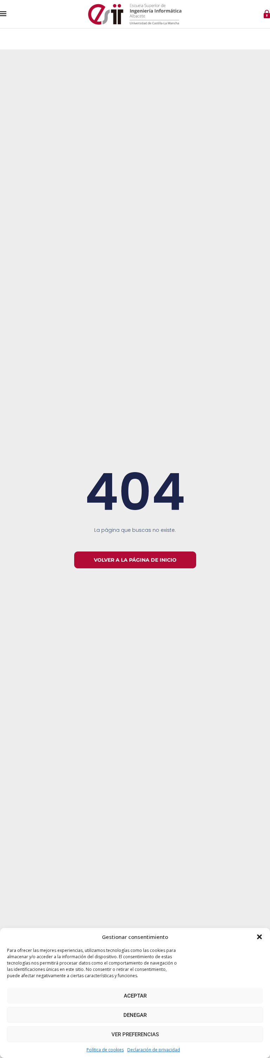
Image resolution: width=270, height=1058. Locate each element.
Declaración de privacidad (153, 1050)
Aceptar (135, 996)
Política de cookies (105, 1050)
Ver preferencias (135, 1034)
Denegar (135, 1015)
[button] (259, 936)
